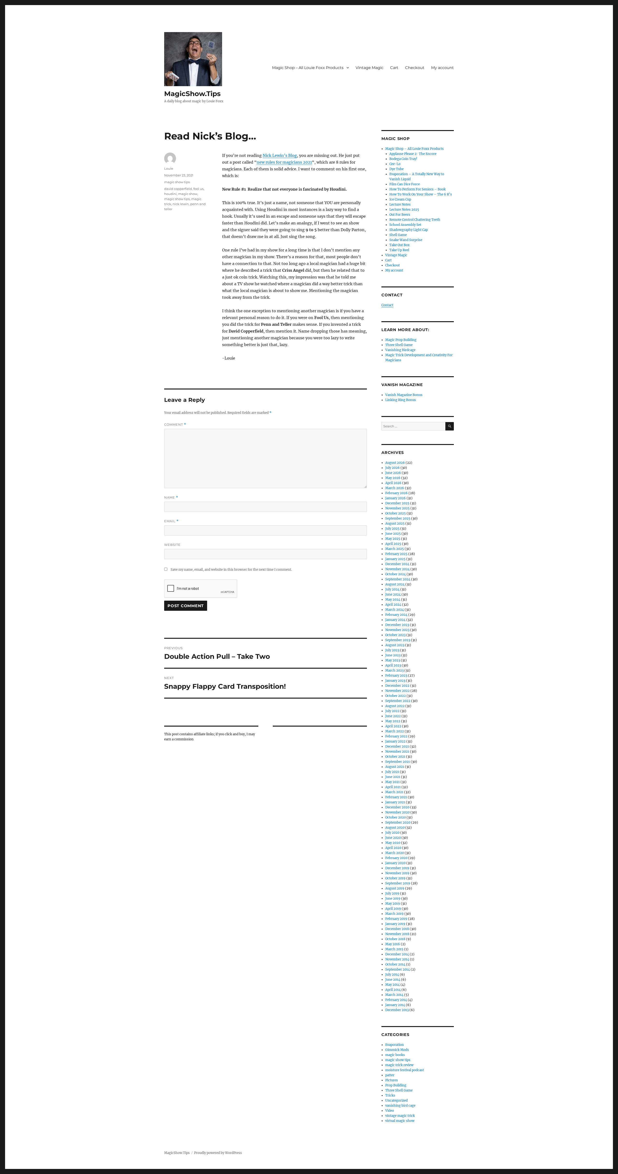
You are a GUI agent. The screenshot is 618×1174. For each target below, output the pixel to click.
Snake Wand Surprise (405, 240)
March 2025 (394, 549)
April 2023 (393, 665)
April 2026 (393, 483)
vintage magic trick (400, 1116)
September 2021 (397, 762)
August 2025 (395, 523)
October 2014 (395, 964)
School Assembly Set (405, 225)
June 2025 (393, 534)
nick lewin (181, 204)
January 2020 (395, 863)
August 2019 (394, 888)
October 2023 (395, 635)
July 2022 (392, 711)
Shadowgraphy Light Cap (408, 230)
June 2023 (392, 655)
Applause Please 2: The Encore (412, 154)
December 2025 (397, 503)
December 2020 (397, 807)
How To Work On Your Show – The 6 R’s (420, 194)
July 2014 (392, 975)
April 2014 (393, 990)
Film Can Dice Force (404, 184)
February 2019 (396, 919)
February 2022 (396, 736)
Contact (387, 305)
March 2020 (394, 853)
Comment (175, 425)
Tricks (390, 1095)
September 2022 (397, 701)
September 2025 (397, 518)
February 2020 (396, 858)
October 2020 (395, 817)
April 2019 (393, 909)
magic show (187, 194)
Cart (394, 67)
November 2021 (397, 752)
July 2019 (392, 893)
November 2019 (397, 873)
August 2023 (394, 645)
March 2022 (394, 731)
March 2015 (394, 949)
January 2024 (395, 620)
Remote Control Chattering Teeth (414, 220)
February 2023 (396, 676)
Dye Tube (396, 169)
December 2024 (397, 564)
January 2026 (395, 498)
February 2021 (396, 797)
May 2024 (392, 599)
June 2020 (393, 838)
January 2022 (395, 741)
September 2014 (397, 969)
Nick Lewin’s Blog (280, 155)
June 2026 (393, 473)
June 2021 (392, 777)
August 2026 (395, 463)
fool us (198, 189)
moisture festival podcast (404, 1070)
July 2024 (392, 589)
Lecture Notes (400, 204)
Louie (168, 168)
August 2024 (395, 584)
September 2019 (397, 883)
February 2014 (396, 1000)
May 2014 (392, 985)
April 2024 (393, 605)
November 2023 (397, 630)
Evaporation (394, 1045)
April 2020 (393, 848)
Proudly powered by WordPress (218, 1153)
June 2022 (393, 716)
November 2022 (397, 691)
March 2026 (394, 488)
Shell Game (398, 235)
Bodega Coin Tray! (403, 159)
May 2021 (392, 782)
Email (171, 521)
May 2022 (392, 721)
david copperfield (178, 189)
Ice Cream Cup (400, 199)
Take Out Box (399, 245)
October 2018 (395, 939)
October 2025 (395, 513)
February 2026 (396, 493)
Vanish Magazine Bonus (403, 395)
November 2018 (397, 934)
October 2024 (395, 574)
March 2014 (394, 995)
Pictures (391, 1080)
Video (389, 1111)
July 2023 (392, 650)
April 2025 (393, 544)
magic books (395, 1055)
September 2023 (397, 640)
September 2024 (397, 579)
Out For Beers (399, 215)
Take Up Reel (399, 250)
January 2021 (395, 802)
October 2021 (395, 757)
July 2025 (392, 529)
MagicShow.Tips (192, 94)
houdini (170, 194)
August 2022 (395, 706)
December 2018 (397, 929)
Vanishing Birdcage (400, 350)
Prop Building (395, 1085)
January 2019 (395, 924)
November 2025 (397, 508)
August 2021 (394, 767)
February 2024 (396, 615)
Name (171, 497)
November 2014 (397, 959)
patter (389, 1075)
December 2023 (397, 625)
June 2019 (392, 898)
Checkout (414, 67)
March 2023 (394, 670)
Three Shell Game (399, 345)
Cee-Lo (394, 164)
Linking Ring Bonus (400, 400)
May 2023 (392, 660)
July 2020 (392, 833)
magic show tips (177, 182)
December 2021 (397, 746)
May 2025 (392, 539)
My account (442, 67)
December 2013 (397, 1010)
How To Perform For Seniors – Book (417, 189)
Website (172, 545)
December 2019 (397, 868)
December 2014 (397, 954)
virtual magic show (399, 1121)
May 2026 (392, 478)
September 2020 (397, 822)
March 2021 (394, 792)
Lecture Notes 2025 (404, 210)
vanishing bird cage (400, 1106)
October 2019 (395, 878)
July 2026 (392, 468)
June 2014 (392, 980)
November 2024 (397, 569)
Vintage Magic (369, 67)
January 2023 (395, 681)
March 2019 (394, 914)
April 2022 (393, 726)
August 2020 (395, 828)
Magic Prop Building (400, 340)
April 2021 (393, 787)
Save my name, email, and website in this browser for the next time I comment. (231, 570)
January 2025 (395, 559)
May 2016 (392, 944)
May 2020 (392, 843)
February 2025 (396, 554)
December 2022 (397, 686)
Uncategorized (396, 1100)
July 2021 (392, 772)
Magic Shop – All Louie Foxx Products (308, 67)
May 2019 (392, 904)
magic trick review (399, 1065)
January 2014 (395, 1005)
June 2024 (393, 594)
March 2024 (394, 610)
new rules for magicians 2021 (284, 162)
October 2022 (395, 696)
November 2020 (397, 812)
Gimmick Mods (397, 1050)
